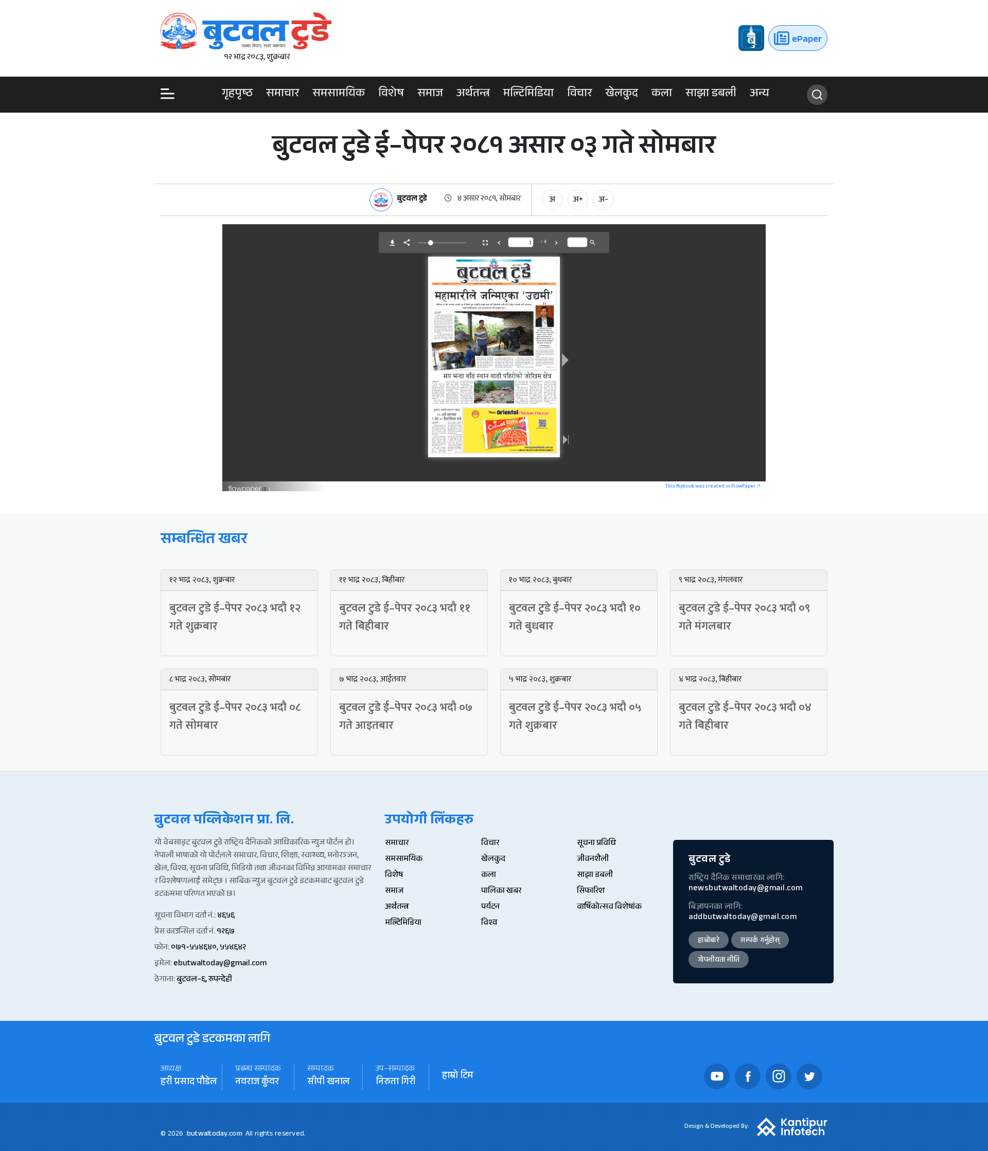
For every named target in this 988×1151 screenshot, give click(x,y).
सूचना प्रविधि (596, 844)
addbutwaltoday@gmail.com (743, 918)
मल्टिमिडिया (528, 94)
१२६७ (226, 932)
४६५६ (226, 916)
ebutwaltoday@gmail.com (220, 964)
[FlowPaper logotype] (249, 485)
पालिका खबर (501, 891)
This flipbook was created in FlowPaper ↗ (713, 486)
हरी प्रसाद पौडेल (189, 1083)
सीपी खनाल (328, 1083)
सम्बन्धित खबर (204, 541)
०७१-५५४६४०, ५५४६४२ (208, 948)
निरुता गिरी (396, 1083)
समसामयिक (338, 94)
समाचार (282, 94)
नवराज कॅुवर (257, 1083)
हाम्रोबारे (708, 941)
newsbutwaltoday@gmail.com (746, 889)
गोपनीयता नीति (718, 961)
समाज (430, 94)
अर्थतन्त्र (473, 94)
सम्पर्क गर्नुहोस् (760, 941)
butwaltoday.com (214, 1134)
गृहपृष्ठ (237, 94)
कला (661, 94)
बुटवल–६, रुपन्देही (204, 980)
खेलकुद (621, 94)
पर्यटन (490, 907)
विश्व (489, 923)
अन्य (759, 94)
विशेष (391, 94)
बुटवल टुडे (412, 200)
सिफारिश (591, 891)
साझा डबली (710, 94)
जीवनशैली (593, 860)
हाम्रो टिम (457, 1077)
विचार (579, 94)
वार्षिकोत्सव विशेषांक (609, 907)
